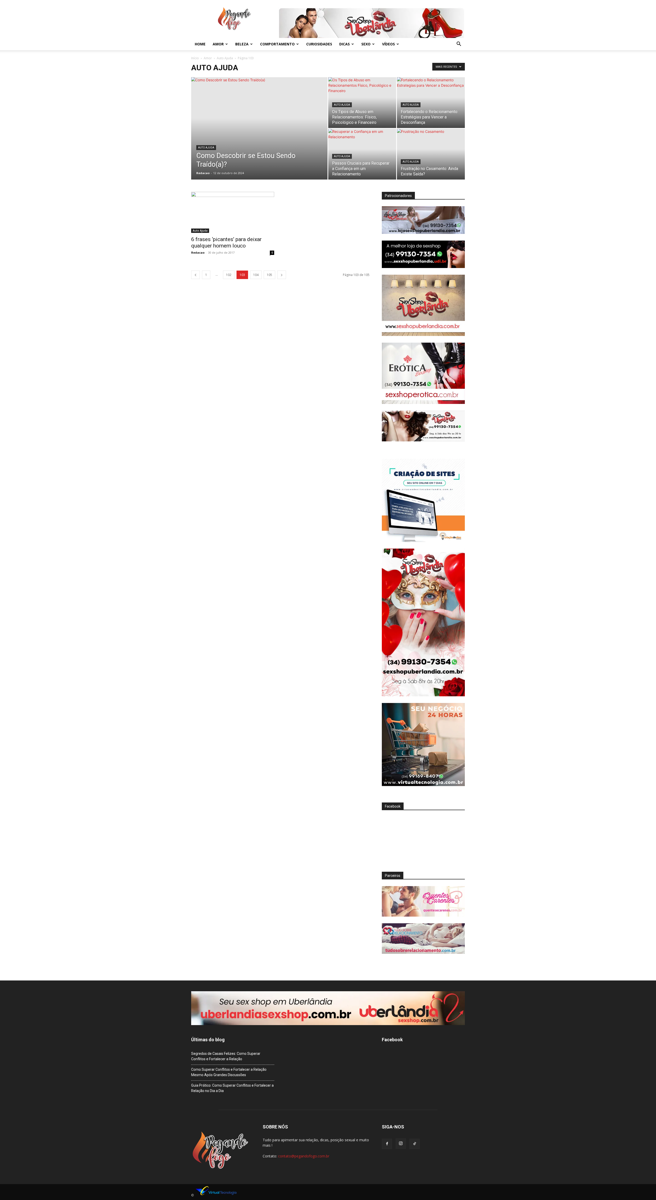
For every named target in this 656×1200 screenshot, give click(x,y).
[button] (459, 44)
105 (269, 275)
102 (228, 275)
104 (256, 275)
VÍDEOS (388, 44)
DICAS (344, 44)
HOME (200, 44)
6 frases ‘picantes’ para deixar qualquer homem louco (226, 242)
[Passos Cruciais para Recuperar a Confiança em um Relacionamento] (362, 154)
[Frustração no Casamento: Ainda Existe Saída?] (431, 154)
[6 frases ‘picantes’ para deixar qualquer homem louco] (232, 212)
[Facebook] (387, 1144)
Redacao (203, 173)
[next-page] (281, 275)
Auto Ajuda (225, 58)
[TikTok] (414, 1144)
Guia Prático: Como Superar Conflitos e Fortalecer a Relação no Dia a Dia (232, 1088)
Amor (208, 58)
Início (195, 58)
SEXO (366, 44)
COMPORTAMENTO (277, 44)
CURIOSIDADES (319, 44)
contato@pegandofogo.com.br (303, 1156)
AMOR (218, 44)
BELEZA (242, 44)
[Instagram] (401, 1143)
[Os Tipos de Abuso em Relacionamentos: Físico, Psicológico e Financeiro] (362, 102)
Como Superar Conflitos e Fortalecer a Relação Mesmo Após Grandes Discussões (228, 1072)
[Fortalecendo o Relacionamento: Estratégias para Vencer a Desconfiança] (431, 102)
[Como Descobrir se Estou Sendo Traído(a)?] (259, 136)
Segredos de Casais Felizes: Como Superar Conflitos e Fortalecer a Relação (225, 1056)
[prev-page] (195, 275)
